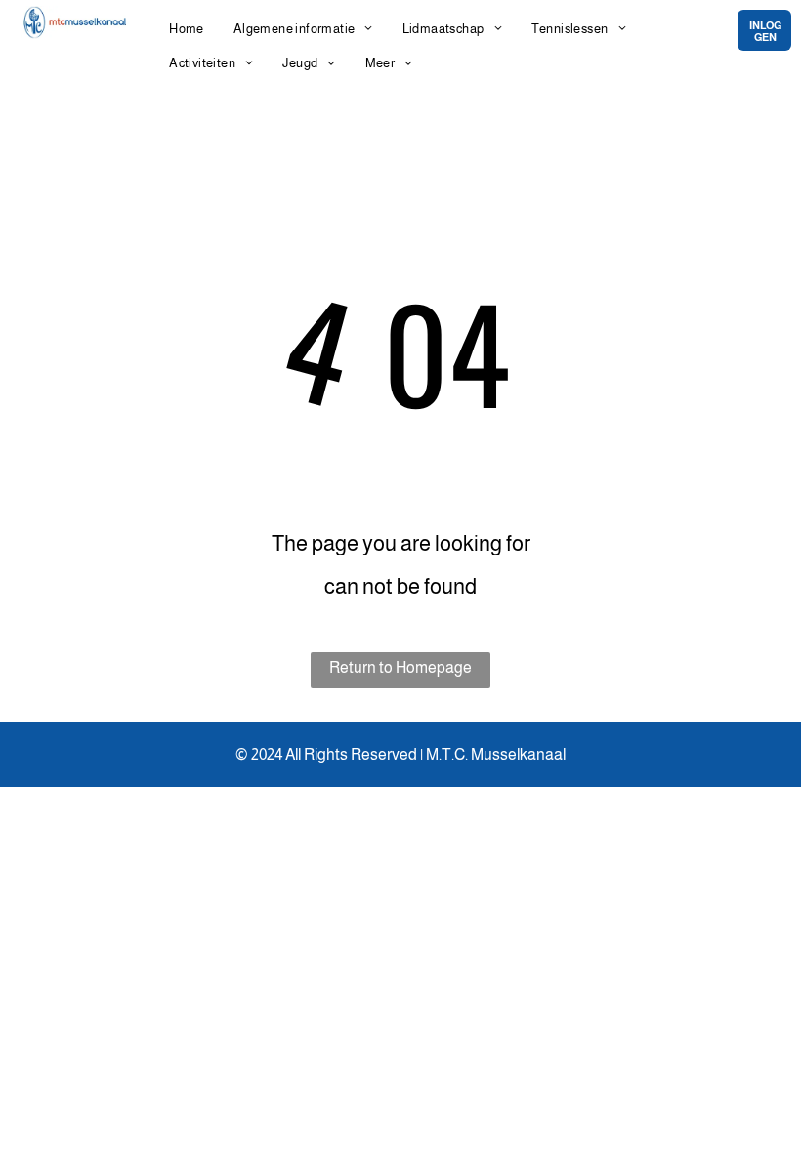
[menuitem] (186, 29)
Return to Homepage (400, 667)
